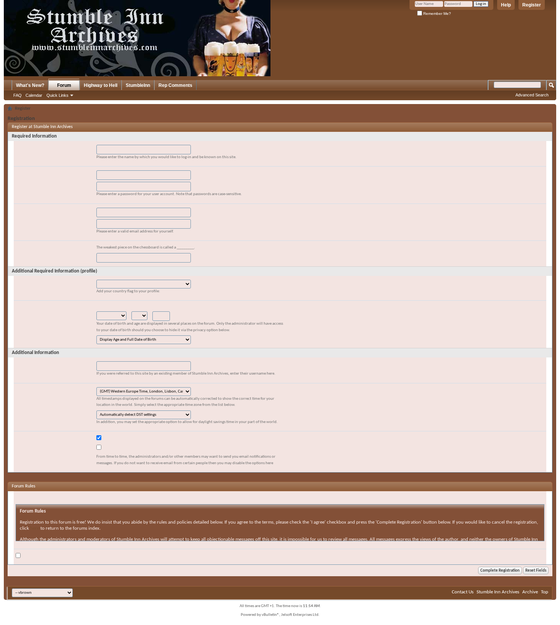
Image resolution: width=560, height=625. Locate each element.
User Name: (27, 147)
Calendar (34, 95)
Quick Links (57, 95)
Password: (26, 173)
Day (135, 307)
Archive (530, 592)
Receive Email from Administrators (136, 438)
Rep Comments (175, 85)
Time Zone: (26, 390)
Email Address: (30, 210)
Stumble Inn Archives (498, 592)
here (34, 528)
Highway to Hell (100, 85)
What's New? (30, 85)
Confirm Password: (35, 184)
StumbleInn (138, 85)
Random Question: (34, 247)
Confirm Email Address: (39, 222)
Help (506, 5)
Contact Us (463, 592)
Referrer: (25, 364)
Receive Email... (31, 438)
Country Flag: (29, 282)
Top (544, 592)
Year (156, 307)
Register (531, 5)
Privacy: (24, 338)
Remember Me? (436, 13)
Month (103, 307)
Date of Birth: (29, 307)
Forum (64, 85)
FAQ (17, 95)
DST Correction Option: (39, 413)
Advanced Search (532, 95)
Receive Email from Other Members (137, 448)
